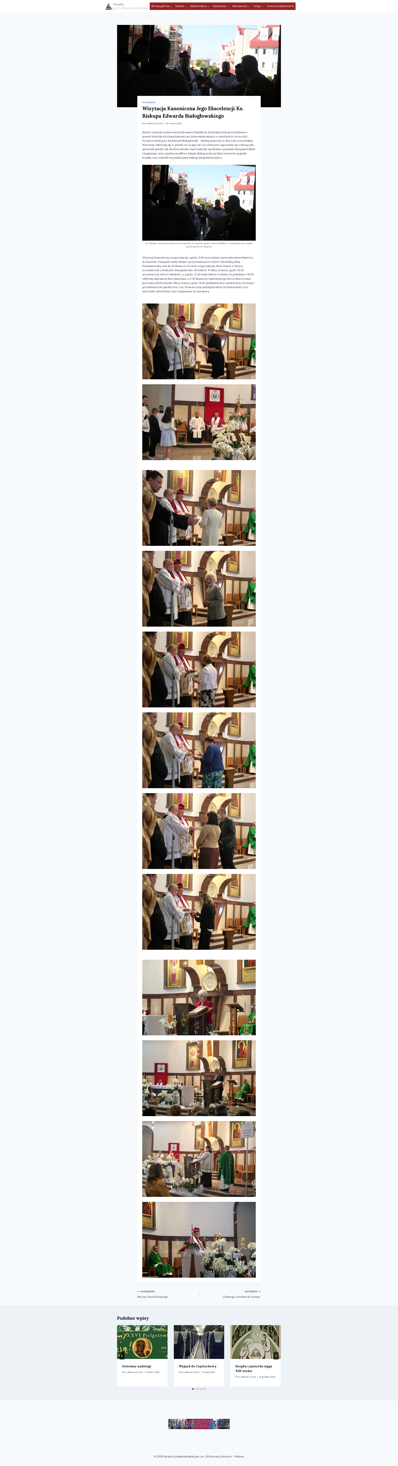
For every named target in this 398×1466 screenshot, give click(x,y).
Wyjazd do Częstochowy (198, 1366)
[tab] (193, 1389)
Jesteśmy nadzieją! (136, 1366)
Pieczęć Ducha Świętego (152, 1294)
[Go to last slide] (122, 1356)
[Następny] (275, 1356)
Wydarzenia (149, 102)
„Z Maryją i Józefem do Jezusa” (241, 1294)
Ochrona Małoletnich (280, 6)
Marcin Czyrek (155, 123)
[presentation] (142, 1342)
